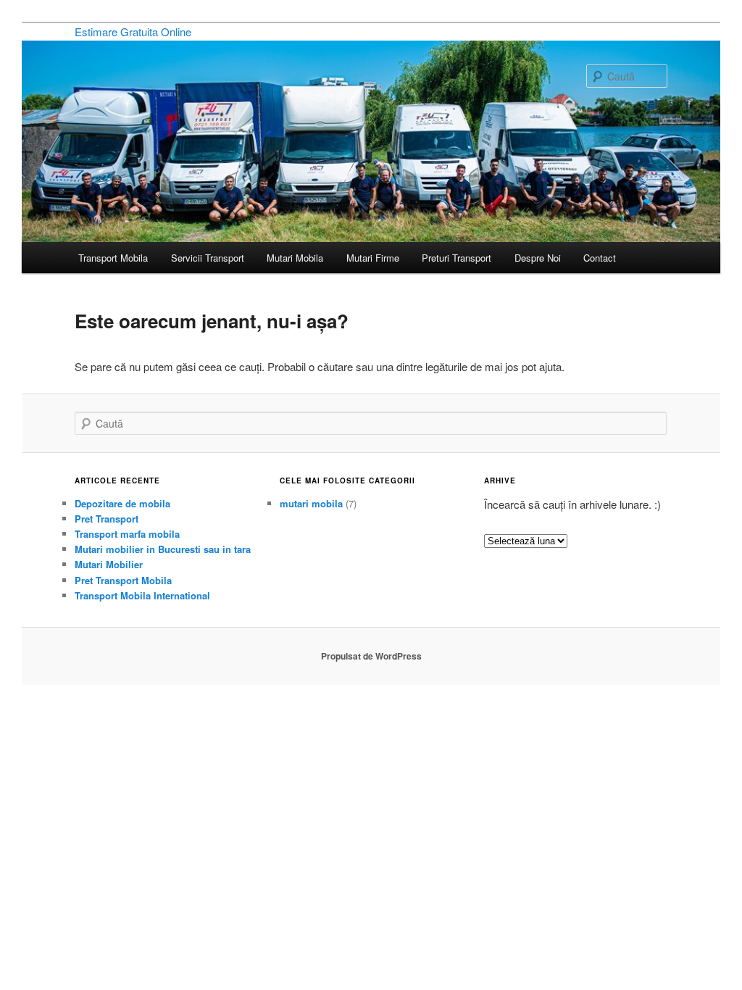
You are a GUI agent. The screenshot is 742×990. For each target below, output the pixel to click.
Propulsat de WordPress (371, 655)
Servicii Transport (207, 258)
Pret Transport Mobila (123, 580)
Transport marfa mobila (127, 534)
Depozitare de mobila (122, 503)
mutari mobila (311, 503)
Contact (599, 258)
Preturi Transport (456, 258)
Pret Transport (106, 518)
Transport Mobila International (142, 595)
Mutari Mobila (295, 258)
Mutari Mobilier (109, 564)
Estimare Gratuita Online (133, 31)
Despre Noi (537, 258)
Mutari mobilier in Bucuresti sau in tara (163, 549)
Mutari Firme (372, 258)
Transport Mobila (113, 258)
